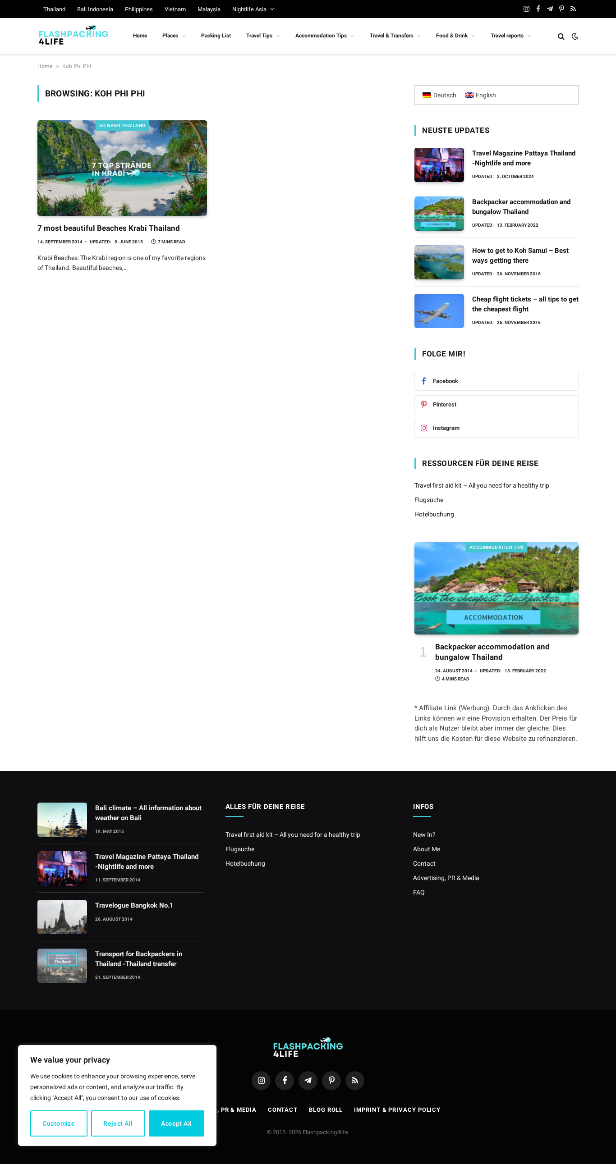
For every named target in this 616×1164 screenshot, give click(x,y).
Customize (58, 1123)
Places (170, 35)
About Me (426, 849)
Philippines (139, 9)
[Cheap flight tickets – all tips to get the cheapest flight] (439, 311)
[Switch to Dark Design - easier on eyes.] (574, 36)
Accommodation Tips (321, 35)
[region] (117, 1095)
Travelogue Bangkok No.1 (134, 905)
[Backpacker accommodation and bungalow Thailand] (439, 213)
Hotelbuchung (434, 514)
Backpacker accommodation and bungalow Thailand (521, 206)
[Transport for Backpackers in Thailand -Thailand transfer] (62, 966)
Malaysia (209, 9)
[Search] (561, 36)
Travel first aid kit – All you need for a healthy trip (481, 485)
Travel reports (507, 35)
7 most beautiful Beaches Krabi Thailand (108, 228)
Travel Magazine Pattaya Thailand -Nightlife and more (523, 158)
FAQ (419, 892)
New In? (424, 834)
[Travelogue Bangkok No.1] (62, 917)
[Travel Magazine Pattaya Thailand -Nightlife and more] (439, 165)
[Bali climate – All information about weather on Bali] (62, 820)
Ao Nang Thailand (122, 125)
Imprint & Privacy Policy (397, 1109)
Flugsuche (428, 499)
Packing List (216, 35)
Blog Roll (326, 1109)
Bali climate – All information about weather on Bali (148, 813)
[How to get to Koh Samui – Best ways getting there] (439, 262)
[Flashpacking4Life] (73, 36)
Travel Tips (259, 35)
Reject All (118, 1123)
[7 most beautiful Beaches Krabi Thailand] (122, 168)
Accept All (176, 1123)
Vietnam (175, 9)
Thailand (54, 9)
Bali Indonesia (95, 9)
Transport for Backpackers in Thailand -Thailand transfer (138, 959)
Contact (424, 863)
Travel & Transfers (391, 35)
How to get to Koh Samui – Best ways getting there (520, 255)
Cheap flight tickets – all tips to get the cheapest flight (525, 304)
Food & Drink (452, 35)
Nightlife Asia (249, 9)
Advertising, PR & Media (446, 877)
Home (140, 35)
